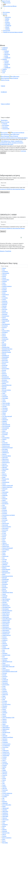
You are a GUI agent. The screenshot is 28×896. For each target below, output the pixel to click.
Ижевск (4, 470)
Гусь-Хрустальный (7, 416)
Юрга (3, 839)
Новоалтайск (5, 615)
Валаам (4, 344)
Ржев (3, 699)
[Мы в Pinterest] (13, 78)
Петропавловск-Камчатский (9, 671)
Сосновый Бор (6, 745)
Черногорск (5, 819)
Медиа (4, 71)
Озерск (4, 647)
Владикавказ (5, 357)
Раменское (5, 694)
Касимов (4, 493)
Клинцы (4, 507)
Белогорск (5, 312)
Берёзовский (5, 321)
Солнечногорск (6, 744)
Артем (4, 293)
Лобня (4, 554)
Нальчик (4, 597)
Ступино (4, 757)
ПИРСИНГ (7, 24)
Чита (3, 823)
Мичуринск (5, 581)
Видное (4, 354)
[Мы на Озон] (7, 2)
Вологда (4, 367)
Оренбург (4, 653)
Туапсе (4, 780)
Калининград (5, 482)
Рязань (4, 709)
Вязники (4, 386)
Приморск (5, 681)
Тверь (3, 768)
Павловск (4, 660)
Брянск (4, 335)
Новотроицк (5, 625)
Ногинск (4, 637)
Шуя (3, 828)
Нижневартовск (6, 607)
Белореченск (5, 316)
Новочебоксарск (6, 628)
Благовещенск (6, 324)
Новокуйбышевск (6, 619)
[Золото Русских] (4, 80)
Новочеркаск (5, 630)
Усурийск (4, 796)
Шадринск (5, 824)
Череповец (5, 816)
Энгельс (4, 836)
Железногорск (6, 446)
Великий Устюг (6, 350)
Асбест (4, 296)
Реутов (4, 698)
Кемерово (5, 495)
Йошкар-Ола (5, 479)
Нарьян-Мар (5, 600)
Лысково (4, 559)
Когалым (4, 510)
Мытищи (4, 591)
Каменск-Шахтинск (7, 487)
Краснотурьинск (6, 526)
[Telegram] (10, 860)
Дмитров (4, 423)
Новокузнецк (5, 617)
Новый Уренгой (6, 635)
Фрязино (4, 801)
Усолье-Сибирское (7, 793)
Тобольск (4, 773)
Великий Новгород (7, 349)
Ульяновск (5, 790)
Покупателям (6, 30)
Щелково (4, 831)
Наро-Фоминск (6, 599)
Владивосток (5, 355)
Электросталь (6, 833)
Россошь (4, 702)
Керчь (4, 497)
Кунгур (4, 536)
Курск (3, 540)
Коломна (4, 513)
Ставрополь (5, 750)
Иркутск (4, 474)
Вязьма (4, 388)
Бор (3, 329)
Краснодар (5, 525)
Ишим (3, 477)
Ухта (3, 800)
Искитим (4, 475)
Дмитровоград (6, 424)
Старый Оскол (6, 754)
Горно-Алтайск (6, 403)
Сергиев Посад (6, 732)
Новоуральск (5, 627)
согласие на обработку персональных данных (12, 189)
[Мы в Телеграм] (4, 78)
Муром (4, 589)
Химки (4, 806)
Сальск (4, 714)
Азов (3, 270)
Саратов (4, 722)
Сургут (4, 760)
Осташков (5, 658)
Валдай (4, 345)
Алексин (4, 275)
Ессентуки (4, 442)
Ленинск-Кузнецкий (7, 548)
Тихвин (4, 770)
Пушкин (4, 689)
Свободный (5, 726)
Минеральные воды (7, 576)
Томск (3, 777)
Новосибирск (5, 623)
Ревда (3, 696)
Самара (4, 716)
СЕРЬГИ (7, 27)
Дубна (3, 431)
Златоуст (4, 464)
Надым (4, 594)
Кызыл (4, 541)
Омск (3, 650)
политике (23, 151)
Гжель (3, 400)
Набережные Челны (7, 592)
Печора (4, 674)
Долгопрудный (6, 426)
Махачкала (5, 571)
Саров (3, 724)
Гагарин (4, 391)
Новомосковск (6, 620)
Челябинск (5, 813)
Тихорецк (4, 772)
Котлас (4, 521)
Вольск (4, 372)
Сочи (3, 749)
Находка (4, 602)
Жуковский (5, 451)
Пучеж (4, 688)
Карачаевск (5, 492)
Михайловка (5, 579)
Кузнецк (4, 535)
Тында (3, 785)
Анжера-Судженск (7, 286)
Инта (3, 472)
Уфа (3, 798)
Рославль (4, 701)
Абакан (4, 268)
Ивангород (5, 465)
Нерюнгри (5, 604)
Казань (4, 480)
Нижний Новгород (7, 610)
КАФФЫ (7, 19)
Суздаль (4, 758)
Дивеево (4, 421)
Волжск (4, 363)
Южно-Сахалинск (6, 837)
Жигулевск (5, 449)
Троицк (4, 778)
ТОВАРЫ (7, 29)
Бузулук (4, 340)
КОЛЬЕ (7, 20)
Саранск (4, 719)
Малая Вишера (6, 569)
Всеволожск (5, 382)
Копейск (4, 516)
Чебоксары (5, 811)
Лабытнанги (5, 544)
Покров (4, 678)
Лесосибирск (5, 549)
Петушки (4, 673)
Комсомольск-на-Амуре (8, 515)
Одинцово (5, 645)
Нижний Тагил (6, 612)
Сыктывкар (5, 763)
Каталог (5, 14)
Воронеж (4, 375)
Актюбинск (5, 271)
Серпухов (4, 735)
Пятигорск (5, 693)
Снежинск (4, 740)
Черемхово (5, 814)
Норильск (4, 638)
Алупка (4, 276)
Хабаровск (5, 803)
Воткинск (4, 380)
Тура (3, 783)
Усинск (4, 791)
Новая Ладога (6, 614)
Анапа (3, 283)
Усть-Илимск (5, 795)
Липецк (4, 551)
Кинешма (4, 498)
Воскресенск (5, 377)
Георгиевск (5, 398)
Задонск (4, 454)
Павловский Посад (7, 661)
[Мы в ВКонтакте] (14, 76)
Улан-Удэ (4, 788)
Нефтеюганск (5, 605)
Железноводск (6, 444)
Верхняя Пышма (6, 352)
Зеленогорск (5, 461)
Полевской (5, 679)
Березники (5, 319)
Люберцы (4, 564)
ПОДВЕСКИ (8, 25)
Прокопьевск (5, 684)
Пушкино (4, 691)
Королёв (4, 518)
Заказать (3, 231)
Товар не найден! (5, 104)
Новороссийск (6, 622)
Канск (3, 490)
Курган (4, 538)
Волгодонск (5, 362)
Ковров (4, 508)
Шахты (4, 826)
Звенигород (5, 459)
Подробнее (8, 251)
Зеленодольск (6, 462)
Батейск (4, 307)
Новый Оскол (5, 633)
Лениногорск (5, 546)
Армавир (4, 291)
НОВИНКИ (5, 48)
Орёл (3, 651)
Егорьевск (5, 434)
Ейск (3, 436)
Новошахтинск (6, 632)
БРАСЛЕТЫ (8, 17)
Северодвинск (6, 727)
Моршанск (5, 584)
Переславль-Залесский (8, 666)
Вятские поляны (6, 390)
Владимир (5, 358)
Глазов (4, 401)
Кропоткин (5, 530)
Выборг (4, 383)
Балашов (4, 304)
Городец (4, 406)
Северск (4, 730)
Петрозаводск (6, 670)
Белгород (4, 309)
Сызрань (4, 762)
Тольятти (4, 775)
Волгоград (5, 360)
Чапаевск (4, 809)
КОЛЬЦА (7, 22)
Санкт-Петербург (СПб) (8, 717)
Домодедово (5, 428)
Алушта (4, 278)
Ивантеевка (5, 469)
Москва (4, 586)
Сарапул (4, 721)
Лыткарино (5, 563)
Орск (3, 656)
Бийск (3, 322)
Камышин (4, 488)
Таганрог (4, 765)
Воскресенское (6, 378)
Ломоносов (5, 556)
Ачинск (4, 299)
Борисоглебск (6, 330)
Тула (3, 781)
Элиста (4, 834)
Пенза (3, 663)
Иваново (4, 467)
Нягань (4, 642)
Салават (4, 711)
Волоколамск (5, 368)
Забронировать (5, 192)
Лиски (3, 553)
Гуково (4, 414)
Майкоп (4, 568)
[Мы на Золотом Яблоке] (9, 6)
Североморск (5, 729)
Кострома (4, 520)
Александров (5, 273)
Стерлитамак (5, 755)
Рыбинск (4, 707)
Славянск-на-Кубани (7, 737)
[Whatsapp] (10, 870)
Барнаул (4, 306)
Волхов (4, 370)
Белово (4, 311)
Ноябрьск (4, 640)
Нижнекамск (5, 609)
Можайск (4, 582)
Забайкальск (5, 452)
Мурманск (5, 587)
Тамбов (4, 767)
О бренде (4, 123)
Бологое (4, 327)
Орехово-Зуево (6, 655)
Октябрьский (5, 648)
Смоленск (4, 739)
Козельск (4, 512)
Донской (4, 429)
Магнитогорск (6, 566)
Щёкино (4, 829)
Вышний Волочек (6, 385)
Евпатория (5, 433)
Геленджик (5, 396)
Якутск (4, 841)
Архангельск (5, 294)
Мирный (4, 577)
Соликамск (5, 742)
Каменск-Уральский (7, 485)
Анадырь (4, 281)
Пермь (4, 668)
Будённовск (5, 339)
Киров (4, 500)
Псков (3, 686)
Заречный (5, 457)
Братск (4, 334)
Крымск (4, 531)
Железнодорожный (7, 447)
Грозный (4, 411)
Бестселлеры (6, 12)
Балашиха (4, 302)
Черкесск (4, 818)
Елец (3, 441)
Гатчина (4, 395)
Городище (5, 408)
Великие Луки (5, 347)
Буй (3, 342)
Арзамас (4, 289)
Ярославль (5, 842)
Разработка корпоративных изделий (13, 32)
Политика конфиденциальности (8, 138)
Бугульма (4, 337)
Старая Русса (5, 752)
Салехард (4, 712)
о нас (3, 72)
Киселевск (5, 502)
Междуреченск (6, 572)
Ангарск (4, 284)
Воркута (4, 373)
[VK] (10, 849)
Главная (3, 86)
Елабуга (4, 439)
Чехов (3, 821)
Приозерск (5, 683)
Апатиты (4, 288)
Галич (3, 393)
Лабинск (4, 543)
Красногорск (5, 523)
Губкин (4, 413)
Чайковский (5, 808)
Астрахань (5, 298)
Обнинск (4, 643)
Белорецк (4, 314)
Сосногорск (5, 747)
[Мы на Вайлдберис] (4, 4)
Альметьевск (5, 279)
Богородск (5, 326)
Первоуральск (6, 665)
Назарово (4, 595)
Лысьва (4, 561)
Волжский (4, 365)
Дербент (4, 418)
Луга (3, 558)
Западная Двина (6, 456)
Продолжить (4, 120)
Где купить (5, 127)
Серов (3, 734)
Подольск (4, 676)
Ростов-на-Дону (6, 704)
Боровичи (5, 332)
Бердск (4, 317)
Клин (3, 505)
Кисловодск (5, 503)
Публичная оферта (22, 138)
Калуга (4, 484)
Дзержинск (5, 419)
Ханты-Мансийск (6, 805)
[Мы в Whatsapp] (5, 76)
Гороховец (5, 409)
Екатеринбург (6, 437)
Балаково (4, 301)
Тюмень (4, 786)
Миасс (4, 574)
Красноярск (5, 528)
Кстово (4, 533)
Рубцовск (4, 706)
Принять (3, 153)
